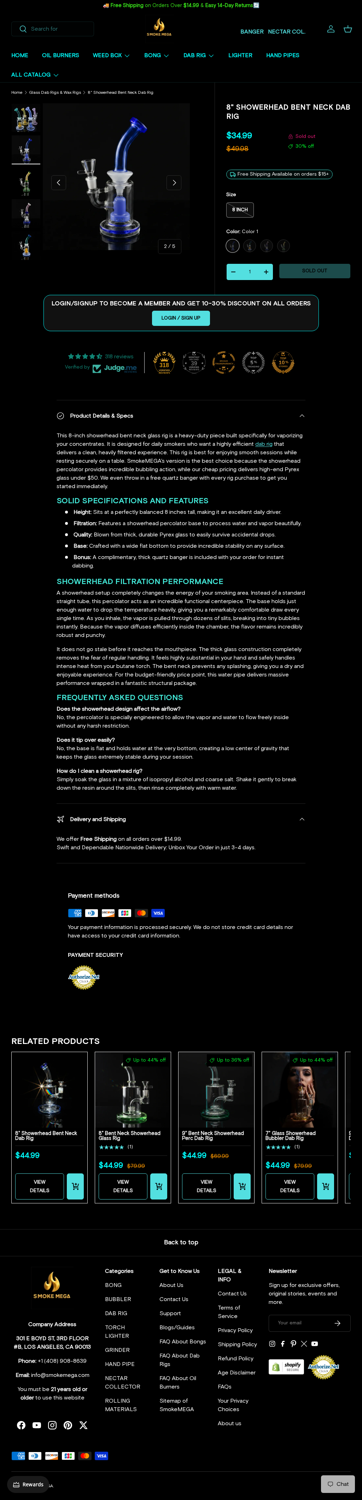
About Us (171, 1285)
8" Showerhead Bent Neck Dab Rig (120, 93)
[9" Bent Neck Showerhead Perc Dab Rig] (216, 1090)
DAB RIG (116, 1313)
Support (170, 1313)
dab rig (264, 444)
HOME (19, 55)
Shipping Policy (237, 1344)
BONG (113, 1285)
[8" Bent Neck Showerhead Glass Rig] (133, 1090)
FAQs (225, 1387)
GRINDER (117, 1350)
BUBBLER (118, 1299)
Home (16, 93)
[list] (116, 176)
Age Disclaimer (237, 1372)
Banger (252, 32)
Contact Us (173, 1299)
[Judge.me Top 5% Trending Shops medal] (253, 362)
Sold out (314, 270)
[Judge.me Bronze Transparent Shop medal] (223, 362)
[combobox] (52, 29)
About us (229, 1423)
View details (39, 1186)
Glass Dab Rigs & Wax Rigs (55, 93)
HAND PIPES (282, 55)
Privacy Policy (235, 1330)
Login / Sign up (181, 318)
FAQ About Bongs (182, 1341)
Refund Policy (235, 1358)
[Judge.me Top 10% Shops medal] (283, 362)
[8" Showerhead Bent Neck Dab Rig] (49, 1090)
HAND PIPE (120, 1364)
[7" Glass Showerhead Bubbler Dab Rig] (300, 1090)
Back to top (181, 1242)
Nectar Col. (286, 32)
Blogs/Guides (177, 1327)
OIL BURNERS (60, 55)
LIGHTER (240, 55)
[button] (347, 29)
